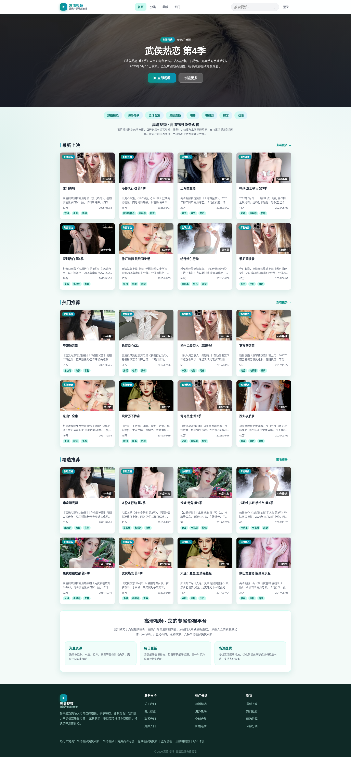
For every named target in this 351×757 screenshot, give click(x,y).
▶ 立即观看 (161, 78)
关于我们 (150, 704)
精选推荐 (252, 719)
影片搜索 (150, 711)
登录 (286, 7)
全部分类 (252, 726)
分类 (153, 7)
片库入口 (150, 726)
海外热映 (133, 115)
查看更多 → (283, 145)
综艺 (226, 115)
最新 (165, 7)
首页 (141, 7)
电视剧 (209, 115)
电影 (193, 115)
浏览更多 (190, 78)
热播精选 (113, 115)
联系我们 (150, 719)
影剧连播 (175, 115)
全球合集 (154, 115)
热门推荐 (252, 711)
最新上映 (252, 704)
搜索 (274, 7)
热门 (177, 7)
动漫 (241, 115)
